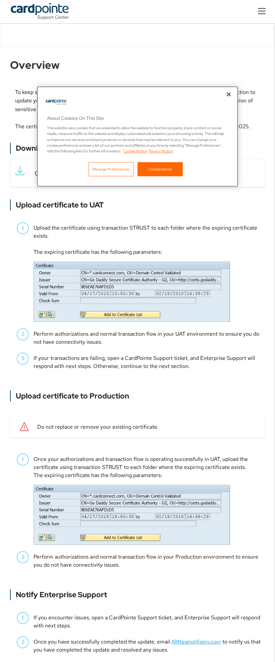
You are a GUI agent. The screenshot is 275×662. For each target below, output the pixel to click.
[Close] (228, 94)
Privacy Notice (161, 150)
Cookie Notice (135, 150)
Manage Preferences (111, 169)
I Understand (160, 169)
